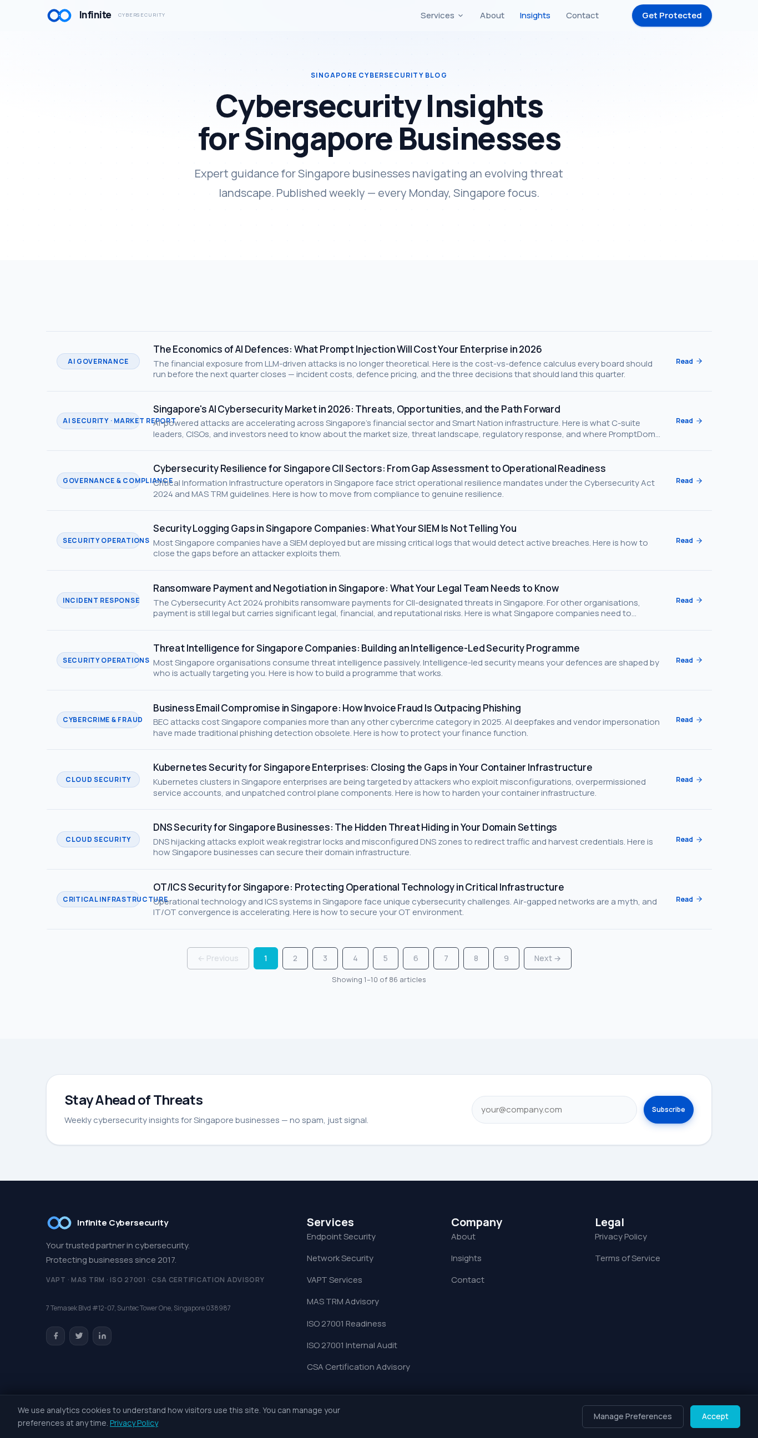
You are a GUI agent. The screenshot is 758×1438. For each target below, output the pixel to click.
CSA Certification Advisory (358, 1367)
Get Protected (672, 15)
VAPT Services (334, 1279)
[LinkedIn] (102, 1336)
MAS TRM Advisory (343, 1301)
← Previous (218, 958)
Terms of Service (627, 1258)
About (492, 15)
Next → (547, 958)
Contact (582, 15)
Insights (535, 15)
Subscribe (668, 1109)
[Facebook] (55, 1336)
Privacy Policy (621, 1236)
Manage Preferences (633, 1416)
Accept (715, 1416)
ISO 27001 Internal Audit (352, 1345)
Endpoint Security (341, 1236)
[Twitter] (78, 1336)
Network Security (340, 1258)
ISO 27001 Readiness (346, 1323)
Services (437, 15)
